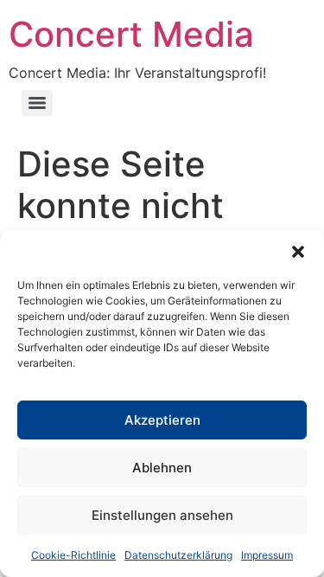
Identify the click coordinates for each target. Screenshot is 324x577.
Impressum (267, 554)
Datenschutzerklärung (178, 554)
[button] (298, 251)
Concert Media (131, 34)
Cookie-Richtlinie (73, 554)
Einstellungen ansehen (162, 515)
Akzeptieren (162, 420)
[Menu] (37, 103)
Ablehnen (162, 467)
